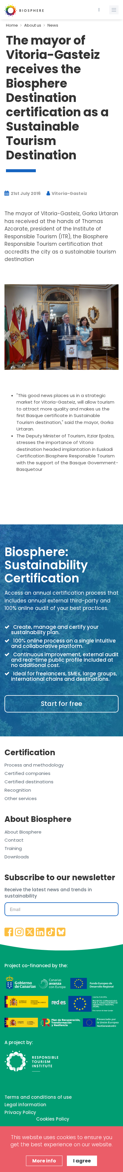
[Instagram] (19, 932)
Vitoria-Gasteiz (69, 193)
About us (32, 25)
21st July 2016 (25, 193)
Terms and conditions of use (38, 1097)
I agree (82, 1160)
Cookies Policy (52, 1119)
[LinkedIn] (40, 932)
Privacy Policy (20, 1112)
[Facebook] (8, 932)
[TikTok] (50, 932)
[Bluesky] (61, 932)
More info (44, 1160)
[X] (29, 932)
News (52, 25)
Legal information (25, 1104)
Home (12, 25)
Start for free (61, 703)
